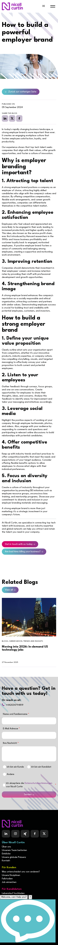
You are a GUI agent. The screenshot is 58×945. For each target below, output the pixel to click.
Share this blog (9, 113)
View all (9, 590)
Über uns (6, 847)
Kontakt (6, 861)
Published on (8, 104)
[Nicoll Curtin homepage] (12, 6)
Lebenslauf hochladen (13, 893)
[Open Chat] (28, 921)
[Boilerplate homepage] (29, 823)
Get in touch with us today (18, 544)
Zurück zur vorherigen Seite (22, 92)
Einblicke (6, 854)
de (43, 6)
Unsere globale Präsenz (14, 857)
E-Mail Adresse (11, 729)
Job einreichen (9, 882)
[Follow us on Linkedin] (6, 834)
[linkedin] (5, 118)
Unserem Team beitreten (14, 850)
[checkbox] (4, 785)
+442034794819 (14, 705)
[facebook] (19, 118)
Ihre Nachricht (10, 743)
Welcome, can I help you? (14, 897)
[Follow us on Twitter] (44, 834)
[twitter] (12, 118)
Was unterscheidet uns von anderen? (21, 872)
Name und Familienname (15, 714)
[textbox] (29, 720)
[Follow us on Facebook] (25, 834)
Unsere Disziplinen (11, 875)
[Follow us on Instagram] (15, 834)
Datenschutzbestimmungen (38, 783)
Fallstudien (7, 879)
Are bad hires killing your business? (23, 552)
